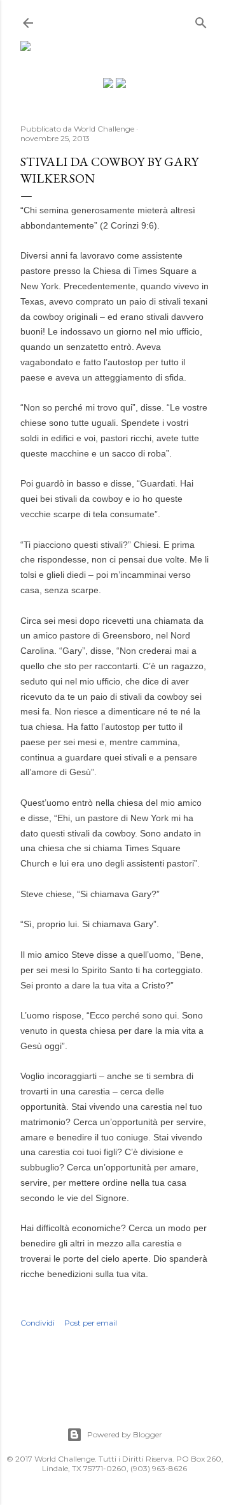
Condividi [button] (37, 1322)
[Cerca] (201, 20)
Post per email (90, 1322)
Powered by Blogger (124, 1434)
